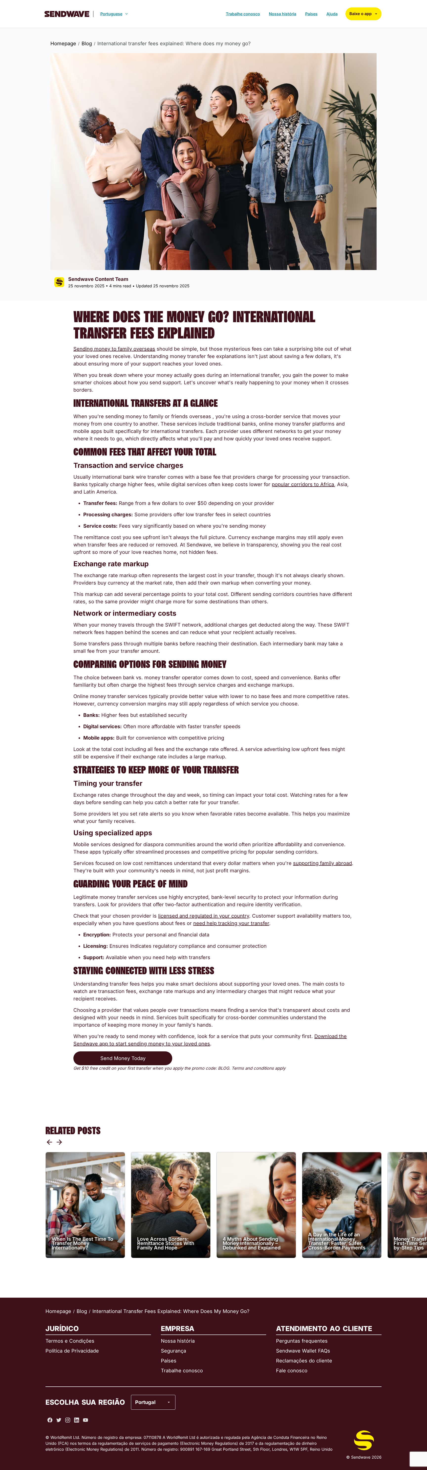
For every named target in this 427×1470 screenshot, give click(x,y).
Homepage (63, 43)
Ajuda (332, 13)
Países (311, 13)
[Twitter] (58, 1420)
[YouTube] (85, 1420)
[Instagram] (67, 1420)
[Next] (59, 1142)
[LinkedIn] (76, 1420)
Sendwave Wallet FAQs (303, 1351)
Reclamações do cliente (304, 1361)
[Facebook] (49, 1420)
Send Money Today (123, 1058)
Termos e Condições (69, 1341)
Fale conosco (291, 1371)
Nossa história (282, 13)
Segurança (173, 1351)
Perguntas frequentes (302, 1341)
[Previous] (49, 1142)
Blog (87, 43)
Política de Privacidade (72, 1351)
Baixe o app (360, 13)
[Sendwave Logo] (66, 14)
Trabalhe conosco (243, 13)
